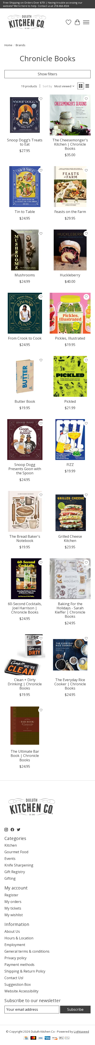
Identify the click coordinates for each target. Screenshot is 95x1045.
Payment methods (19, 964)
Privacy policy (15, 958)
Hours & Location (18, 938)
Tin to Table (25, 211)
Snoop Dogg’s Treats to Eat (24, 142)
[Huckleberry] (70, 250)
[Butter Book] (24, 376)
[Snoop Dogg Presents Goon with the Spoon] (24, 439)
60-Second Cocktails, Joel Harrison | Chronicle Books (25, 608)
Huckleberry (70, 275)
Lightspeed (81, 1032)
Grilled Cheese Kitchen (70, 538)
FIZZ (70, 464)
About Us (12, 931)
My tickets (12, 908)
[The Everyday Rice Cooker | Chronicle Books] (70, 654)
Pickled (70, 401)
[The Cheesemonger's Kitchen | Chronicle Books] (70, 115)
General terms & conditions (26, 951)
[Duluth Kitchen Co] (26, 22)
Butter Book (25, 401)
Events (9, 858)
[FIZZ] (70, 439)
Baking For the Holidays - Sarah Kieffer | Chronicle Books (70, 610)
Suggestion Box (17, 984)
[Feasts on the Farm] (70, 186)
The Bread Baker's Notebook (24, 538)
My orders (12, 901)
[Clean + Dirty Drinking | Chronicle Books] (24, 654)
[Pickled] (70, 376)
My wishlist (13, 914)
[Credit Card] (26, 1038)
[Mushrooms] (24, 250)
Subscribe (75, 1009)
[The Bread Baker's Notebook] (24, 511)
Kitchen (10, 845)
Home (8, 45)
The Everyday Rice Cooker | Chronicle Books (70, 684)
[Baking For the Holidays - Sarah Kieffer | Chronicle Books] (70, 578)
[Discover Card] (54, 1038)
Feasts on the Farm (70, 211)
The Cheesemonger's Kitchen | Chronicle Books (70, 144)
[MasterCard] (33, 1038)
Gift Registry (14, 871)
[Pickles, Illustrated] (70, 313)
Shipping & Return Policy (24, 971)
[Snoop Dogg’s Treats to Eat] (24, 115)
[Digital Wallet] (64, 1038)
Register (11, 895)
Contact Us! (13, 977)
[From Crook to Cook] (24, 313)
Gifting (10, 878)
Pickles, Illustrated (70, 338)
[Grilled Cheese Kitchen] (70, 511)
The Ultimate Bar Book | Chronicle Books (25, 755)
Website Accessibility (21, 991)
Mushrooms (25, 275)
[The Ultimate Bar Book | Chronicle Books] (24, 726)
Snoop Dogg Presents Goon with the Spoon (24, 468)
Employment (14, 944)
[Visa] (40, 1038)
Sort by (47, 86)
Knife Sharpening (18, 865)
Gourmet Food (16, 851)
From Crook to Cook (25, 338)
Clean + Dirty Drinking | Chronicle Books (25, 684)
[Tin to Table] (24, 186)
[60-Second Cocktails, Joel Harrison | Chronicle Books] (24, 578)
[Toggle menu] (86, 22)
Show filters (47, 74)
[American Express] (47, 1038)
